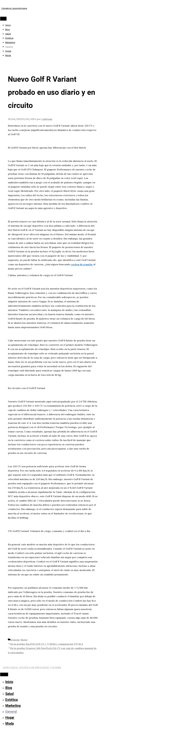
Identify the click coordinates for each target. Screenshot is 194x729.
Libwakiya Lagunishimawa (14, 8)
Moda (8, 55)
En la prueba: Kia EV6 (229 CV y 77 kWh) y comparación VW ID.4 (46, 643)
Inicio (8, 25)
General (9, 46)
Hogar (8, 51)
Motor (24, 639)
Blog (7, 29)
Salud (8, 34)
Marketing (10, 42)
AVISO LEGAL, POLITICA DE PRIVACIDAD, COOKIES (32, 667)
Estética (9, 38)
